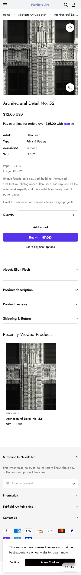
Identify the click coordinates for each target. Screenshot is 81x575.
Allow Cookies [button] (50, 562)
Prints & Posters (36, 141)
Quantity (8, 214)
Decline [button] (14, 562)
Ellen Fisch (33, 135)
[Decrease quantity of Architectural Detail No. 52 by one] (22, 215)
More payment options (40, 247)
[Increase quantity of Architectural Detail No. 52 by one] (73, 215)
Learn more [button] (60, 552)
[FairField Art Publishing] (40, 5)
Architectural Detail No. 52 (24, 418)
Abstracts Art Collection (32, 15)
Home (6, 15)
